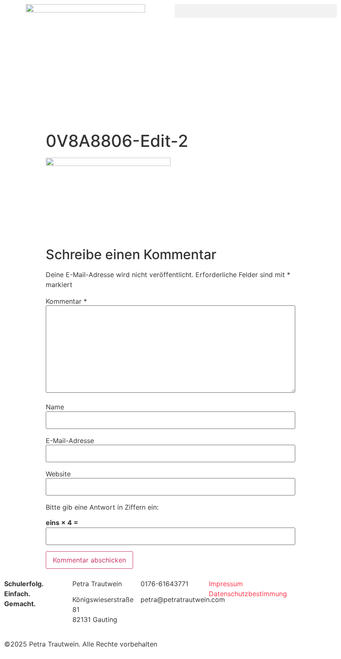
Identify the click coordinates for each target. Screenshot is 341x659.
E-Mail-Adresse (70, 440)
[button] (256, 11)
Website (58, 474)
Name (55, 407)
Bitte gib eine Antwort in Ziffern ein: (102, 507)
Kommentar (66, 301)
